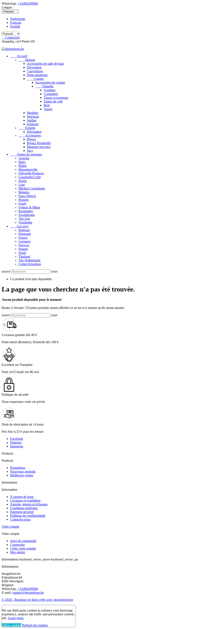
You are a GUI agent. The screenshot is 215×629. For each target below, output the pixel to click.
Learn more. (16, 618)
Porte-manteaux (37, 75)
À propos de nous (22, 496)
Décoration (34, 67)
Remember (25, 211)
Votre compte (10, 526)
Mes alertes (17, 552)
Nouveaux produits (22, 471)
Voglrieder (25, 222)
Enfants (26, 128)
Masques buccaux (39, 147)
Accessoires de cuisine (50, 82)
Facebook (16, 438)
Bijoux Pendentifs (39, 143)
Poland (23, 249)
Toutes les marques (26, 154)
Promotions (17, 467)
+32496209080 (28, 3)
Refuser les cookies (35, 625)
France (23, 237)
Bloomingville (27, 169)
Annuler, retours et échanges (29, 504)
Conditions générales (24, 508)
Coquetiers (51, 94)
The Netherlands (29, 260)
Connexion (17, 544)
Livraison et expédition (25, 500)
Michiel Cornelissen (31, 188)
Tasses (48, 109)
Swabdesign (26, 215)
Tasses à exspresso (56, 97)
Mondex (24, 192)
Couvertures (35, 71)
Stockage (33, 116)
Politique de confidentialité (27, 515)
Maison (26, 60)
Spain (22, 253)
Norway (23, 245)
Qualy (22, 203)
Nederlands (17, 19)
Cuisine (35, 78)
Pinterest (15, 442)
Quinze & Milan (29, 207)
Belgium (24, 230)
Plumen (23, 200)
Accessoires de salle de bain (45, 63)
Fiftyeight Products (31, 173)
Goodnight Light (29, 177)
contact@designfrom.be (28, 592)
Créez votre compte (23, 548)
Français (15, 22)
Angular (23, 158)
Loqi (21, 184)
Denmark (24, 234)
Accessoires (29, 135)
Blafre (22, 165)
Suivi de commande (23, 541)
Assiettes (49, 90)
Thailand (24, 256)
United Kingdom (29, 264)
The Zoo (24, 218)
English (15, 26)
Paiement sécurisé (22, 512)
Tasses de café (53, 101)
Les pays (19, 226)
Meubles (32, 113)
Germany (24, 241)
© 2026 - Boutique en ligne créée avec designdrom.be (37, 599)
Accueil (18, 56)
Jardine (31, 120)
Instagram (16, 446)
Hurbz (22, 181)
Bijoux (31, 139)
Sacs (30, 150)
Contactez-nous (20, 519)
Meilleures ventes (21, 475)
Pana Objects (27, 196)
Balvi (22, 162)
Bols (47, 105)
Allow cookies (11, 625)
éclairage (33, 124)
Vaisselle (44, 86)
